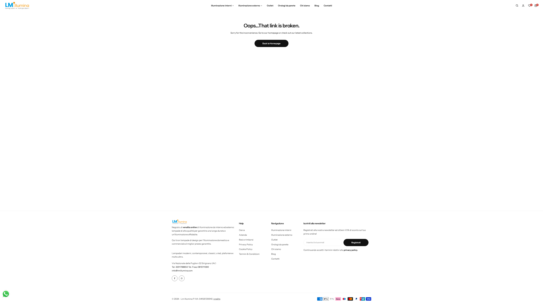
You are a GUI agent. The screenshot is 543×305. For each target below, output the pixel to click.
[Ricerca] (517, 6)
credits (217, 299)
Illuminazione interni (281, 230)
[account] (523, 6)
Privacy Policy (246, 244)
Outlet (274, 239)
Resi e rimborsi (246, 239)
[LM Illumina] (17, 5)
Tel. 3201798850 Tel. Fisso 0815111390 (190, 267)
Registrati (356, 242)
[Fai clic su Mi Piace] (174, 278)
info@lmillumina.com (182, 270)
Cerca (242, 230)
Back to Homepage (271, 43)
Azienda (243, 235)
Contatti (275, 258)
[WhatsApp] (182, 278)
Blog (273, 254)
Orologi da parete (279, 244)
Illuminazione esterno (281, 235)
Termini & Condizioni (249, 254)
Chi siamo (276, 249)
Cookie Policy (245, 249)
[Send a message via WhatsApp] (5, 293)
